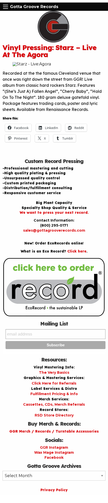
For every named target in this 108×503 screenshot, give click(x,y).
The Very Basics (54, 372)
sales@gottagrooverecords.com (54, 230)
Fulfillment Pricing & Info (54, 394)
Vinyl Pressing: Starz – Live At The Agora (49, 51)
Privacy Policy (54, 490)
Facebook (54, 457)
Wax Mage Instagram (54, 452)
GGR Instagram (54, 447)
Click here (76, 251)
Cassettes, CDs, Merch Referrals (54, 404)
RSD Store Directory (54, 415)
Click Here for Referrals (54, 383)
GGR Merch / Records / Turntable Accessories (54, 431)
